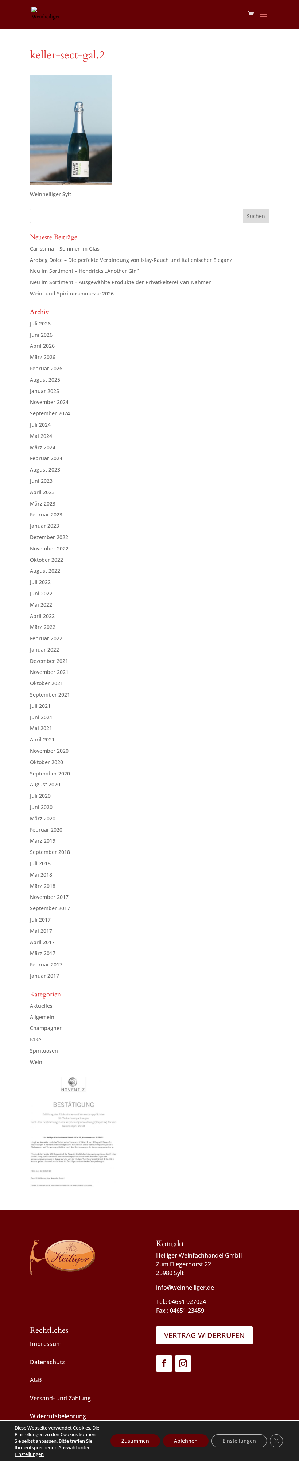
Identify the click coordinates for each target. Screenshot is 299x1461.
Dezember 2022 (49, 537)
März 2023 (42, 503)
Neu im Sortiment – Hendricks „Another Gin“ (84, 270)
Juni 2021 (41, 717)
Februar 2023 (46, 514)
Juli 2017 (40, 919)
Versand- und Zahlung (60, 1398)
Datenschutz (47, 1362)
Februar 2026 (46, 368)
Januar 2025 (44, 391)
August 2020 (45, 784)
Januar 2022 (44, 649)
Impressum (46, 1344)
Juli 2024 (40, 424)
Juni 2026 (41, 334)
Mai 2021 (41, 728)
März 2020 (42, 818)
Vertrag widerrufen (204, 1335)
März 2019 (42, 840)
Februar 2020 (46, 829)
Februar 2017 (46, 964)
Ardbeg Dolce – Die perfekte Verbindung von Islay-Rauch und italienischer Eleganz (131, 259)
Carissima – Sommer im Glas (65, 248)
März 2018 (42, 885)
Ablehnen (186, 1440)
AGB (36, 1380)
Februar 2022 (46, 638)
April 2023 (42, 492)
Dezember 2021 (49, 660)
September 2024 (50, 413)
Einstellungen (29, 1454)
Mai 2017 (41, 930)
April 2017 (42, 942)
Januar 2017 (44, 975)
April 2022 (42, 616)
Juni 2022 (41, 593)
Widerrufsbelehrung (58, 1416)
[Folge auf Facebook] (164, 1363)
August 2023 (45, 469)
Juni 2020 (41, 807)
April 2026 (42, 345)
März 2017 (42, 953)
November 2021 (49, 671)
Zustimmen (135, 1440)
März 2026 (42, 357)
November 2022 (49, 548)
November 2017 (49, 896)
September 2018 (50, 851)
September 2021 (50, 694)
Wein (36, 1061)
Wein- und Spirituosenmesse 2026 (72, 293)
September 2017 (50, 908)
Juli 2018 (40, 863)
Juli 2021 (40, 705)
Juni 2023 (41, 480)
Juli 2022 (40, 582)
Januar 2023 (44, 525)
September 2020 (50, 773)
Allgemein (42, 1017)
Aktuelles (41, 1005)
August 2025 (45, 379)
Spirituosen (44, 1050)
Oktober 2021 (46, 683)
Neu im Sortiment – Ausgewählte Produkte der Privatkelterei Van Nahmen (121, 282)
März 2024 (42, 447)
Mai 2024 (41, 435)
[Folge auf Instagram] (183, 1363)
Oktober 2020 (46, 762)
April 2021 (42, 739)
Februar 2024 (46, 458)
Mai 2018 (41, 874)
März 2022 (42, 626)
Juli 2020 (40, 795)
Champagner (46, 1028)
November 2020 (49, 750)
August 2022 (45, 570)
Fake (35, 1039)
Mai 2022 (41, 604)
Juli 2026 (40, 323)
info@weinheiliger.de (185, 1287)
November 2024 (49, 401)
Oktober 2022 (46, 559)
